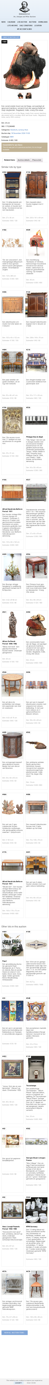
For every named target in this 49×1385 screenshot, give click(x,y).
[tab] (10, 160)
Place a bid (36, 160)
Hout (26, 130)
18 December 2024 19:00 (20, 133)
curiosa (21, 130)
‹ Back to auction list (11, 37)
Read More (31, 1383)
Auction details (24, 160)
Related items (9, 160)
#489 (12, 137)
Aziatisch (14, 130)
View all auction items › (14, 1333)
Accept (18, 1383)
